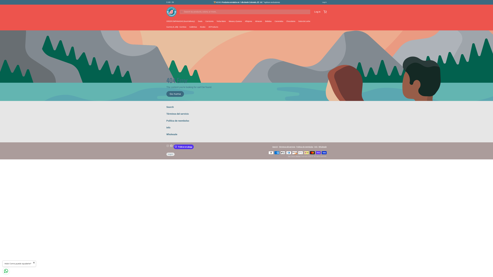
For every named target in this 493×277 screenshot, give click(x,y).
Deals (200, 21)
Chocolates (290, 21)
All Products (213, 27)
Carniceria (209, 21)
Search (170, 107)
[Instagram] (167, 147)
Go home (175, 94)
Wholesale (171, 134)
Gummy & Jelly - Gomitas (176, 27)
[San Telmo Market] (171, 12)
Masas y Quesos (235, 21)
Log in (324, 2)
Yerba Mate (221, 21)
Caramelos (279, 21)
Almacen (258, 21)
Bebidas (268, 21)
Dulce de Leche (304, 21)
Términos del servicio (177, 113)
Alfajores (248, 21)
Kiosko (202, 27)
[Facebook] (171, 147)
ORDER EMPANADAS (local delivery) (180, 21)
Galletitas (193, 27)
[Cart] (324, 11)
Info (168, 127)
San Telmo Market (294, 156)
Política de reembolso (177, 120)
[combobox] (245, 12)
